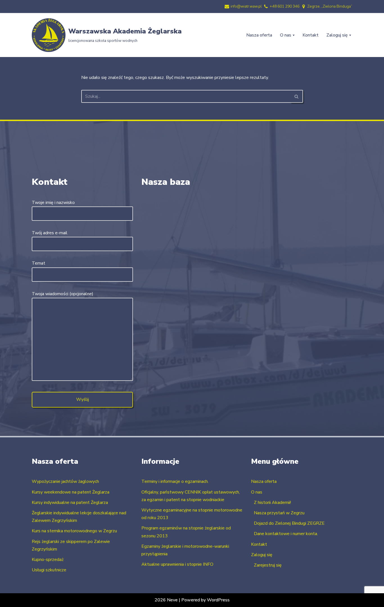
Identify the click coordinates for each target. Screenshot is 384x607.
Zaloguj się (261, 555)
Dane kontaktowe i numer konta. (286, 534)
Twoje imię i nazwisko (53, 202)
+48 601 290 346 (284, 6)
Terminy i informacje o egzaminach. (175, 481)
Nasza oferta (259, 35)
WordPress (218, 600)
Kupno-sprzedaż (48, 559)
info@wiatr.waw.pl (246, 6)
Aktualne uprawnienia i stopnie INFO (177, 564)
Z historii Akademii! (272, 502)
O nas (256, 492)
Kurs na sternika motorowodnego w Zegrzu (74, 531)
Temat (38, 263)
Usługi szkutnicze (49, 570)
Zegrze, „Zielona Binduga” (329, 6)
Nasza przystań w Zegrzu (279, 513)
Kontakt (310, 35)
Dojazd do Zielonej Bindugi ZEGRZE (289, 523)
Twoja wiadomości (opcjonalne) (62, 294)
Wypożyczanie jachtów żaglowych (65, 481)
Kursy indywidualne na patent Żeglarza (70, 502)
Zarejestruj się (268, 565)
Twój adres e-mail (49, 233)
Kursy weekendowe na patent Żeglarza (70, 492)
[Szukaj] (296, 96)
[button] (294, 35)
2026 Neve (166, 600)
